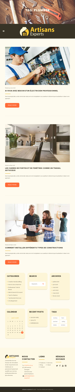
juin (55, 284)
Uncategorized (12, 300)
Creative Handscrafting (15, 281)
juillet (56, 281)
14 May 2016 (12, 165)
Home (29, 14)
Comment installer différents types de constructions (34, 248)
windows (63, 325)
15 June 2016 (12, 88)
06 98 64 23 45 (28, 365)
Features (42, 362)
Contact (42, 367)
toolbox (55, 325)
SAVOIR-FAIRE (35, 317)
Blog (41, 365)
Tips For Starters (13, 295)
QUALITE (33, 320)
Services (49, 362)
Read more (12, 105)
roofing (63, 321)
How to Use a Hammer (14, 284)
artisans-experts (27, 389)
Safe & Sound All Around (15, 292)
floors (62, 318)
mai (55, 287)
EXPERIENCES (34, 323)
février (56, 296)
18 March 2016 (12, 244)
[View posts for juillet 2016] (8, 318)
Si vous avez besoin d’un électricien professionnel (31, 91)
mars (56, 293)
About (49, 365)
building (55, 318)
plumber (55, 321)
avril (55, 290)
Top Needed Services (14, 298)
